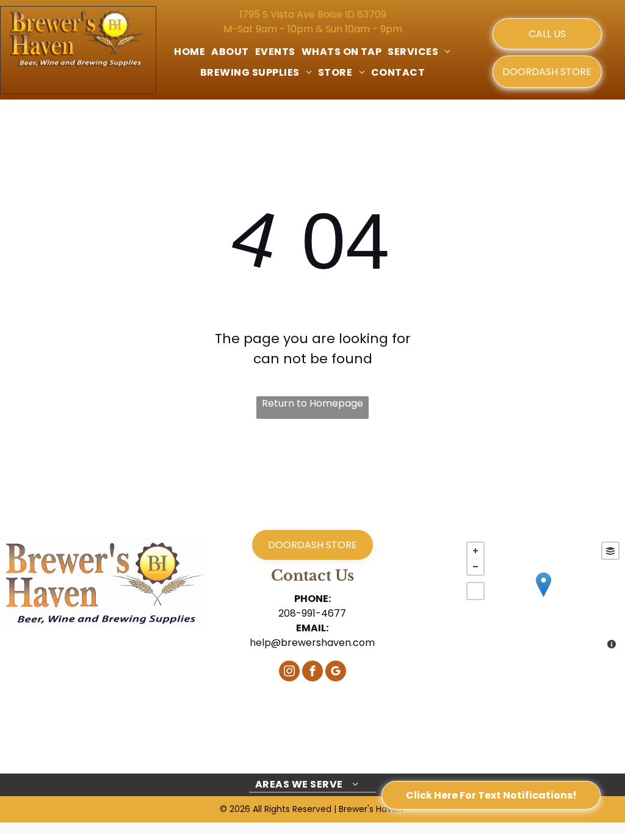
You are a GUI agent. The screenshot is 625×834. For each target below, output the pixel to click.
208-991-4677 (312, 613)
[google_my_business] (335, 672)
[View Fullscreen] (475, 591)
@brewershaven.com (323, 643)
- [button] (475, 567)
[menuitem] (189, 52)
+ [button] (475, 551)
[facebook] (312, 672)
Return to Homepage (312, 403)
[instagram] (289, 672)
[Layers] (610, 551)
